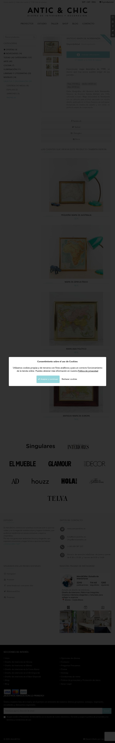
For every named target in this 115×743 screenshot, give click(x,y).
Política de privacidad (88, 371)
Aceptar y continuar (49, 379)
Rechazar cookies (69, 379)
